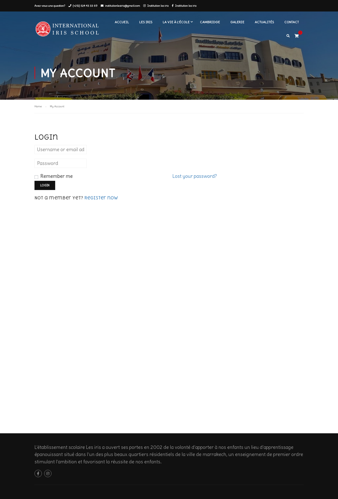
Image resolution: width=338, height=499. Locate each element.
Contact (291, 22)
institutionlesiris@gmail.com (122, 5)
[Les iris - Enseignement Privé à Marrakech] (68, 30)
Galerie (237, 22)
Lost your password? (194, 176)
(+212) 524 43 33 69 (85, 5)
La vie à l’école (176, 22)
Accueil (122, 22)
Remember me (56, 176)
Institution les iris (158, 5)
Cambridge (210, 22)
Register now (101, 197)
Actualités (264, 22)
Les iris (145, 22)
